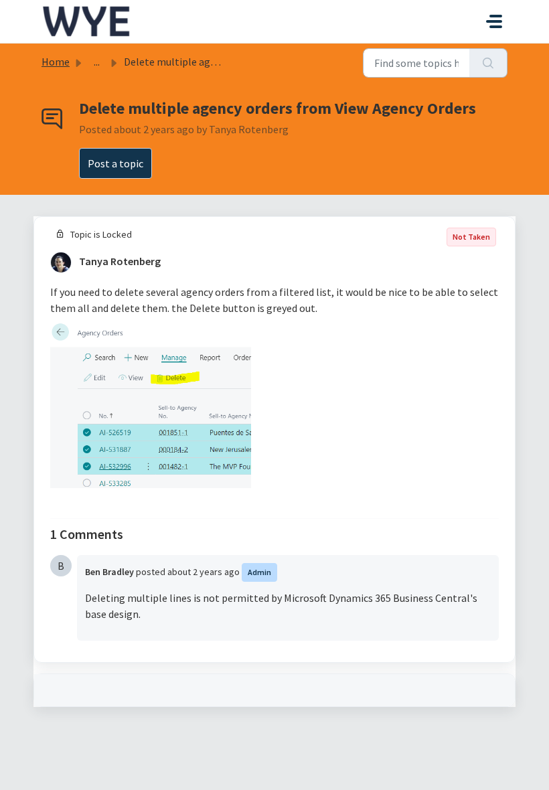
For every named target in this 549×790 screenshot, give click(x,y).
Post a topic (115, 163)
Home (56, 61)
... (97, 61)
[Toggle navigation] (494, 21)
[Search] (488, 63)
